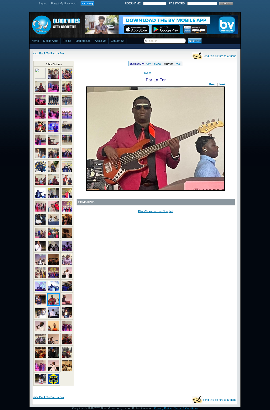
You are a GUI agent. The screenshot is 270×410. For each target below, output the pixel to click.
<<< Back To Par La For (48, 53)
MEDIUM (168, 63)
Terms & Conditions (186, 408)
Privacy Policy (163, 408)
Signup (43, 3)
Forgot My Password (63, 3)
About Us (100, 40)
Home (35, 40)
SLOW (157, 63)
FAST (179, 63)
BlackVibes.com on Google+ (155, 211)
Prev (212, 84)
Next (222, 84)
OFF (148, 63)
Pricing (67, 40)
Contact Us (117, 40)
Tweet (147, 72)
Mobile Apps (50, 40)
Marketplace (83, 40)
